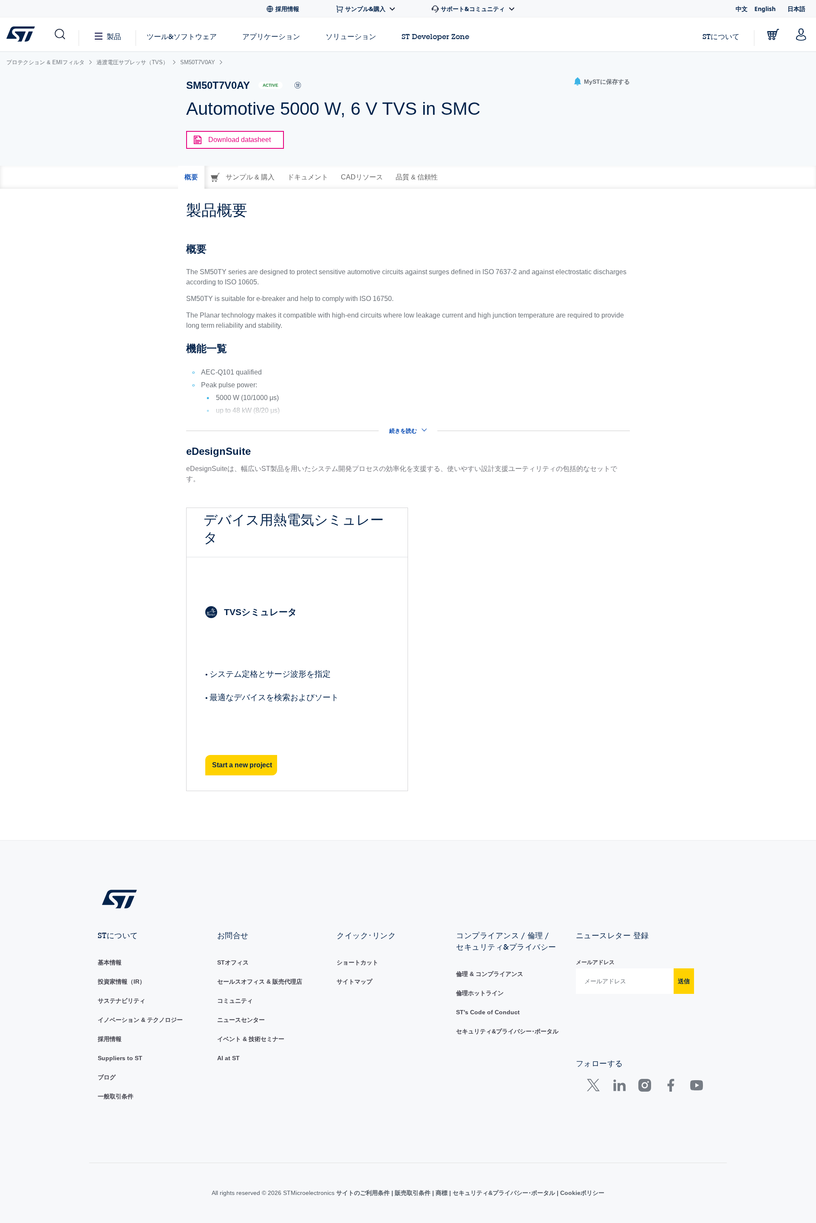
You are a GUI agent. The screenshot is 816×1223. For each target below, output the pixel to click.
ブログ (107, 1077)
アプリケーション (271, 36)
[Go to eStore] (773, 34)
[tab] (191, 177)
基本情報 (110, 962)
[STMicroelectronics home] (22, 34)
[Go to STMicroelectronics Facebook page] (670, 1087)
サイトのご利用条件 (363, 1192)
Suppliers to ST (120, 1058)
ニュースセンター (241, 1019)
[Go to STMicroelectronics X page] (595, 1087)
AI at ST (228, 1058)
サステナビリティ (121, 1000)
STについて (721, 36)
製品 (114, 36)
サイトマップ (354, 981)
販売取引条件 (412, 1192)
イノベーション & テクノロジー (140, 1019)
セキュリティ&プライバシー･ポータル (507, 1031)
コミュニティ (235, 1000)
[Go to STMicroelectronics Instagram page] (644, 1087)
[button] (59, 34)
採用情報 (110, 1039)
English (765, 9)
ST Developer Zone (435, 36)
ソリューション (351, 36)
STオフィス (233, 962)
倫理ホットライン (480, 993)
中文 (742, 9)
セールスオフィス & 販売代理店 (259, 981)
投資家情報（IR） (121, 981)
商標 (441, 1192)
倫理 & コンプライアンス (489, 973)
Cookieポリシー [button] (581, 1192)
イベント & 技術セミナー (250, 1039)
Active (270, 85)
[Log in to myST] (801, 34)
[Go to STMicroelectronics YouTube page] (696, 1087)
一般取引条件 (115, 1096)
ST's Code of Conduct (488, 1012)
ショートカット (357, 962)
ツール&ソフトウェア (182, 36)
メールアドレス (595, 962)
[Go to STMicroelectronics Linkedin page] (619, 1087)
